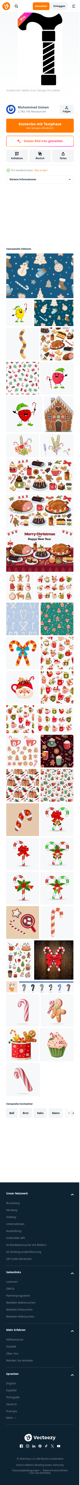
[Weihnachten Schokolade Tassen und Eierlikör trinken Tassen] (25, 985)
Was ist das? (41, 170)
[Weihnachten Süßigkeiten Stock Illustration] (22, 850)
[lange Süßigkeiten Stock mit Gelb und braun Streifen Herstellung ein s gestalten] (22, 371)
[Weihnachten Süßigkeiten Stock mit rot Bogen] (22, 1188)
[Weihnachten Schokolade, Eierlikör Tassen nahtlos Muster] (22, 953)
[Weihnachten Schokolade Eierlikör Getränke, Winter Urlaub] (25, 750)
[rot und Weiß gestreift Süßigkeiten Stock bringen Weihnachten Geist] (22, 1394)
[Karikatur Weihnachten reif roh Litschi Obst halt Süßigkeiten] (22, 474)
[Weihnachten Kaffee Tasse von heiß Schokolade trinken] (22, 919)
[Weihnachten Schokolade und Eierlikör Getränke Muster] (22, 885)
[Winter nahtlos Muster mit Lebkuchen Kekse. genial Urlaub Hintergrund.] (39, 275)
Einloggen (59, 6)
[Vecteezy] (6, 6)
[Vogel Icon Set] (33, 1465)
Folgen (67, 111)
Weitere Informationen (23, 179)
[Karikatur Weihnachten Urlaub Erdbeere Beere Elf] (24, 511)
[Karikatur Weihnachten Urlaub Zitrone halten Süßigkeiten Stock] (19, 313)
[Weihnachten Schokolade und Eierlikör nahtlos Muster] (54, 951)
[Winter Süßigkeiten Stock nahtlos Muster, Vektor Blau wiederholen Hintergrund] (22, 782)
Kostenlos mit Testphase (40, 126)
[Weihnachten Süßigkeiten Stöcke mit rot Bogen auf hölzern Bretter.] (25, 1438)
